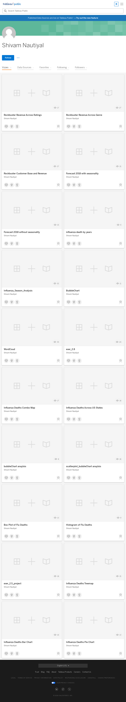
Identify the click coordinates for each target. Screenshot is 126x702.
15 (120, 166)
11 (120, 283)
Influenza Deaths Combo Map (19, 407)
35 (58, 342)
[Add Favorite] (58, 126)
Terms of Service (25, 678)
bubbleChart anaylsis (15, 466)
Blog (43, 672)
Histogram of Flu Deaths (79, 525)
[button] (57, 689)
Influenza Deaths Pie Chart (80, 642)
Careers (77, 672)
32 (58, 283)
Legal (13, 678)
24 (120, 342)
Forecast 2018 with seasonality (82, 173)
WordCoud (9, 349)
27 (120, 108)
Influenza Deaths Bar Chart (18, 642)
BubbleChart (72, 290)
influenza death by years (79, 232)
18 (120, 401)
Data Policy (58, 678)
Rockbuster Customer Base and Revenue (25, 173)
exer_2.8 (70, 349)
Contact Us (86, 672)
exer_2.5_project (12, 583)
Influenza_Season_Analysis (18, 290)
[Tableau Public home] (12, 4)
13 (58, 518)
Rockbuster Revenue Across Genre (84, 115)
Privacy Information (42, 678)
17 (58, 108)
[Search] (5, 11)
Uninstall (92, 678)
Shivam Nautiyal (10, 118)
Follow (8, 57)
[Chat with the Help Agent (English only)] (116, 4)
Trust (37, 672)
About (54, 672)
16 (58, 635)
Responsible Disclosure (75, 678)
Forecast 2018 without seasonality (22, 232)
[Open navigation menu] (122, 4)
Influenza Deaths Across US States (84, 407)
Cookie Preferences (106, 678)
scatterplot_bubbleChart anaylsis (83, 466)
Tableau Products (65, 672)
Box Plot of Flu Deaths (15, 525)
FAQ (48, 672)
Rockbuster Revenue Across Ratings (23, 115)
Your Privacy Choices (65, 683)
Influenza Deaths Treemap (79, 583)
